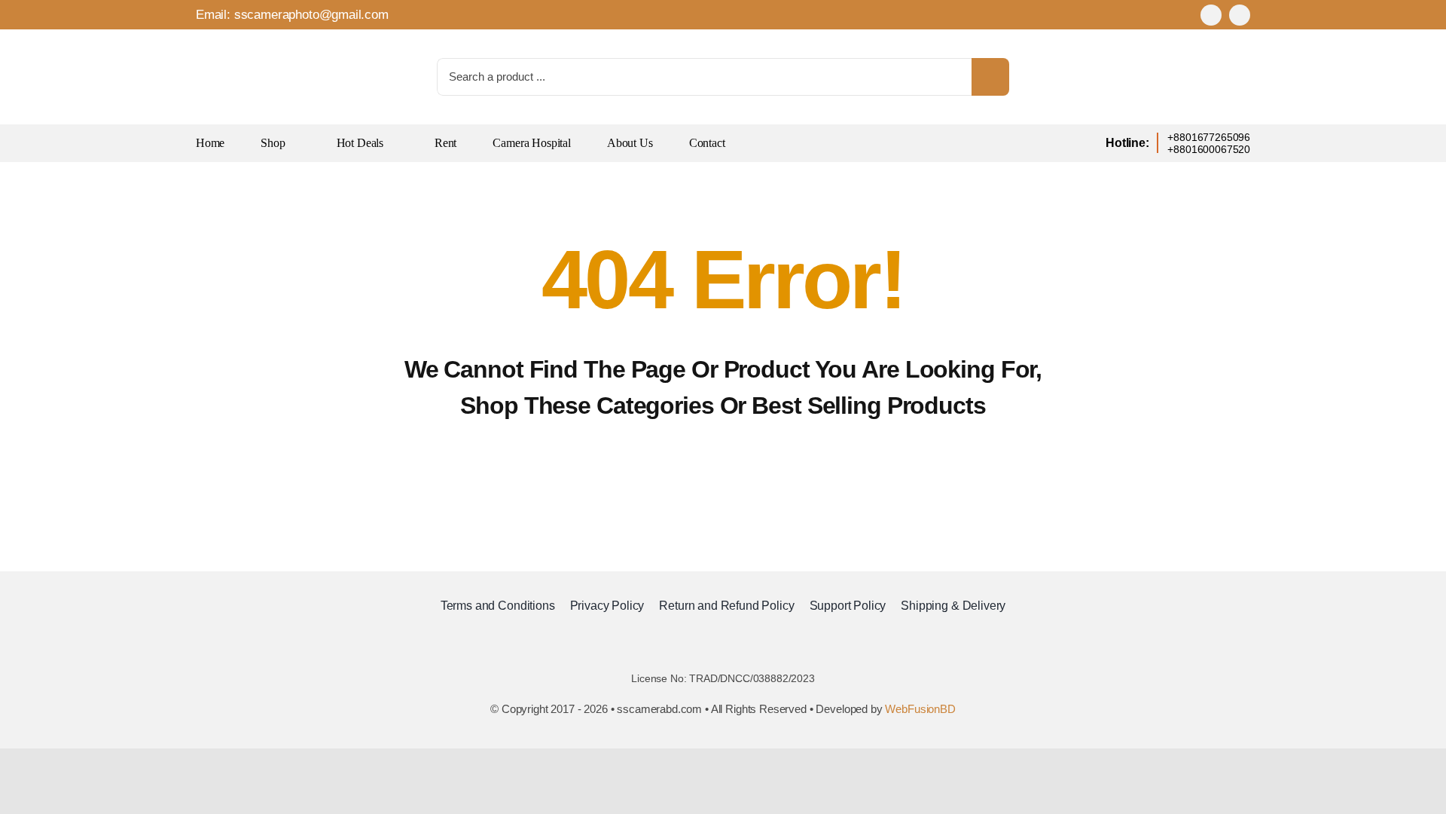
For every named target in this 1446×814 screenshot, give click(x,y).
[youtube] (1239, 15)
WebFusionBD (920, 708)
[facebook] (1211, 15)
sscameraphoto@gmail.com (311, 15)
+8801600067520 (1208, 149)
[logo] (233, 45)
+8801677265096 (1208, 137)
